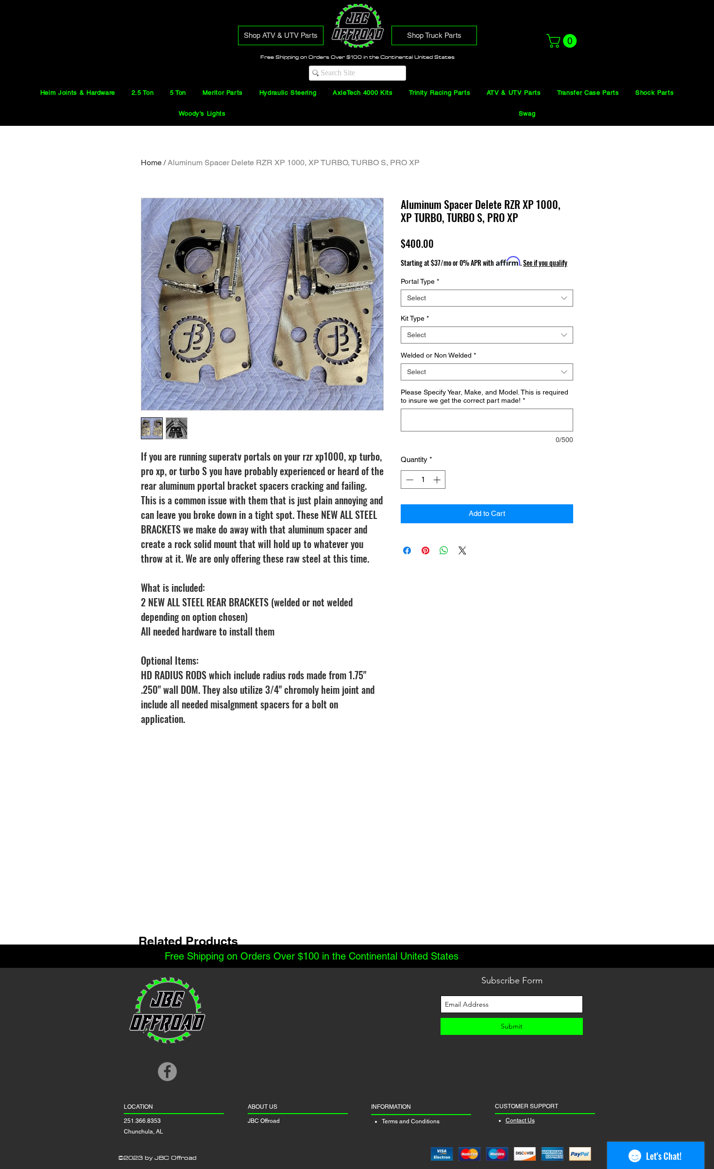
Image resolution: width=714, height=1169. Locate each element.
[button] (563, 41)
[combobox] (487, 298)
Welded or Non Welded (438, 355)
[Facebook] (167, 1071)
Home (151, 162)
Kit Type (415, 318)
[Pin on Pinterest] (425, 550)
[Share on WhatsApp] (444, 550)
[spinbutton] (423, 480)
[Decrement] (408, 480)
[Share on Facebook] (407, 550)
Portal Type (420, 281)
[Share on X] (462, 550)
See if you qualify (545, 263)
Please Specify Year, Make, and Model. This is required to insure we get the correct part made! (484, 396)
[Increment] (437, 480)
